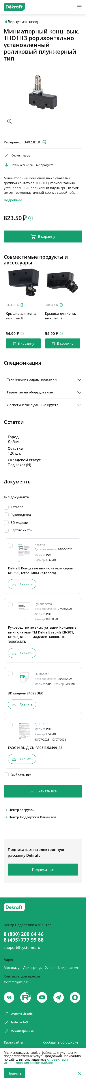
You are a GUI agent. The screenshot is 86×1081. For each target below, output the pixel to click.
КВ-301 (27, 156)
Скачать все (46, 791)
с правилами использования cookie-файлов (36, 1061)
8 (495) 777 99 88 (24, 940)
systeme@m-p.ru (17, 982)
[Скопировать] (22, 305)
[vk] (9, 997)
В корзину (46, 236)
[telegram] (58, 997)
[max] (75, 997)
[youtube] (25, 997)
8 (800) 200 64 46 (24, 934)
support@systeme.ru (22, 947)
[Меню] (79, 7)
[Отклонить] (79, 1073)
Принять (14, 1073)
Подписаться (43, 869)
